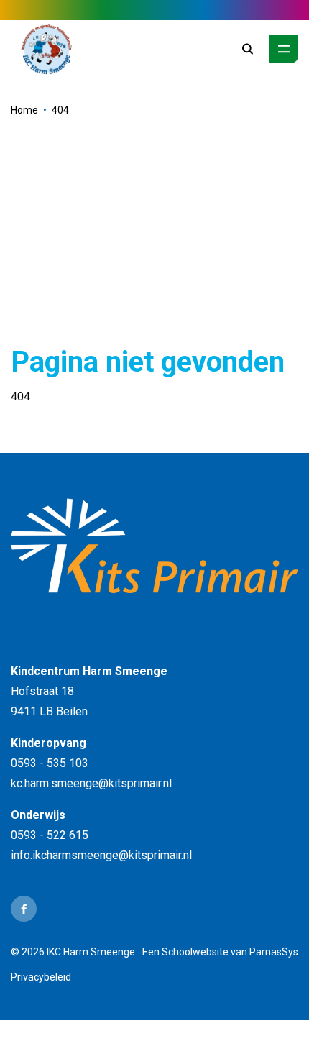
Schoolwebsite (195, 952)
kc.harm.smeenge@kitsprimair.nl (91, 783)
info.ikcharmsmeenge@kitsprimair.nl (101, 855)
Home (24, 110)
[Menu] (283, 49)
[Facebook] (24, 909)
